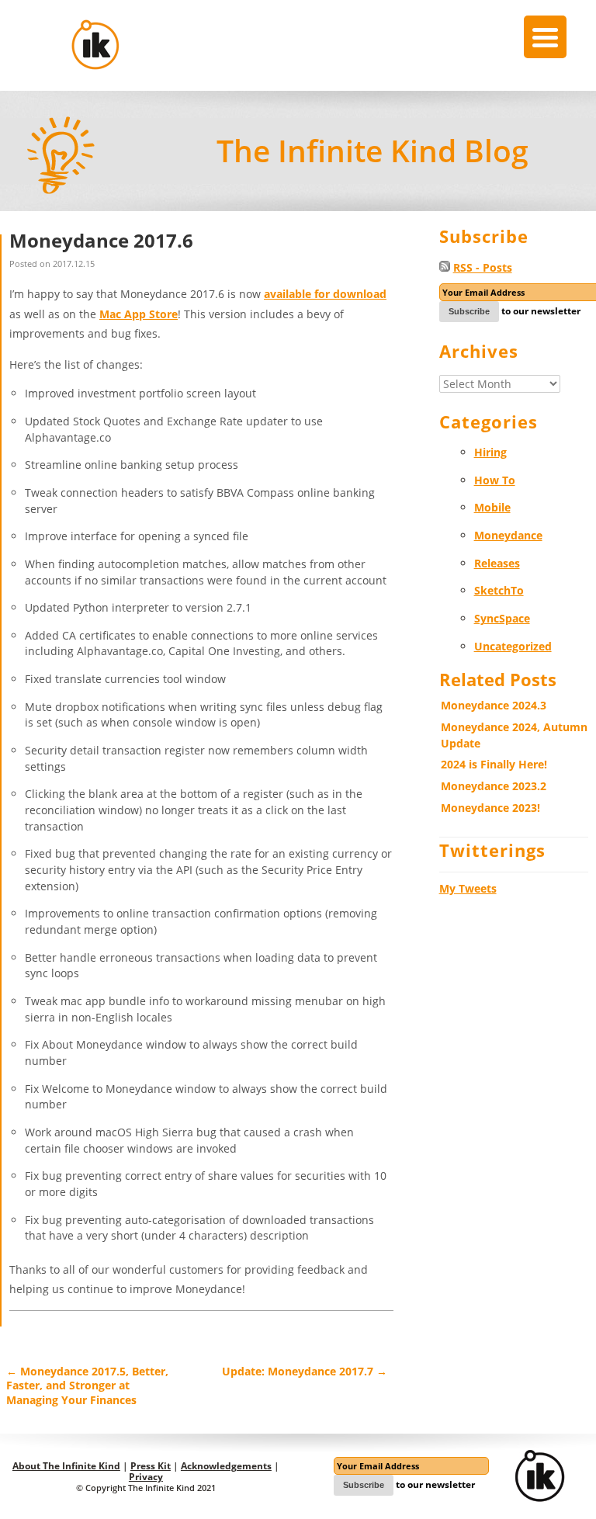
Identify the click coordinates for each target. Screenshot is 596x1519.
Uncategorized (513, 646)
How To (494, 480)
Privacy (146, 1476)
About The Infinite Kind (66, 1465)
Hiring (490, 452)
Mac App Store (138, 314)
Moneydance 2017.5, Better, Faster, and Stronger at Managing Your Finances (87, 1385)
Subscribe (469, 311)
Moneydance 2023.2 (493, 786)
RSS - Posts (482, 267)
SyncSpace (502, 618)
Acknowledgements (226, 1465)
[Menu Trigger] (545, 37)
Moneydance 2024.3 (493, 705)
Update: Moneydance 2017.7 (304, 1371)
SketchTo (499, 590)
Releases (497, 563)
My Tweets (468, 888)
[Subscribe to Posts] (444, 267)
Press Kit (150, 1465)
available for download (325, 293)
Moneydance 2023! (490, 807)
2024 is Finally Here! (494, 764)
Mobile (492, 507)
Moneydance (508, 535)
